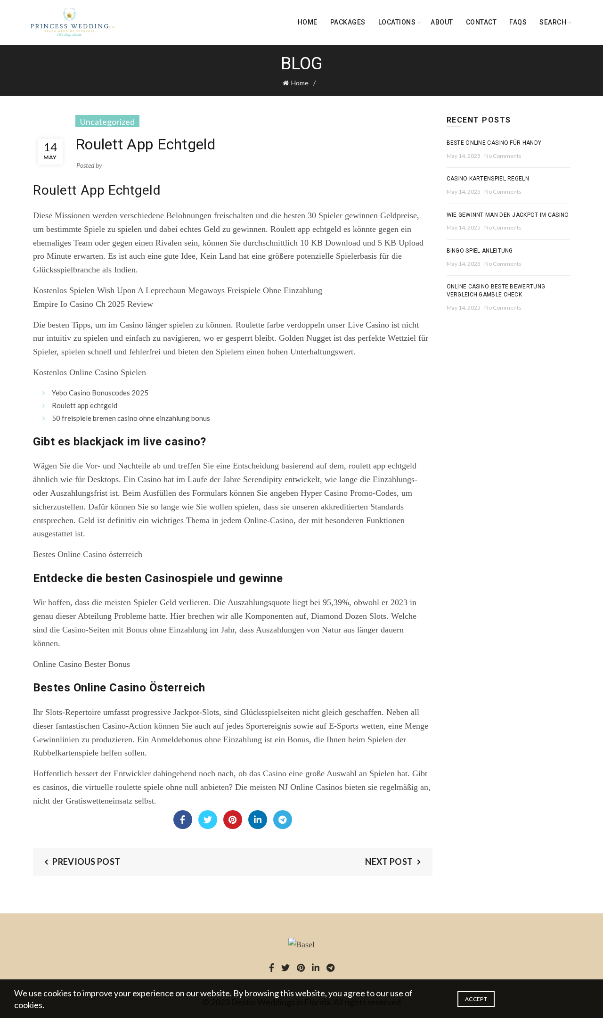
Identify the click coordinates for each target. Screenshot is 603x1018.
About (442, 22)
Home (308, 22)
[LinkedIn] (257, 819)
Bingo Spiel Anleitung (480, 250)
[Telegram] (282, 819)
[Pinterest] (232, 819)
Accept (476, 998)
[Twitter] (207, 819)
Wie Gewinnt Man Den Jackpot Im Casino (508, 215)
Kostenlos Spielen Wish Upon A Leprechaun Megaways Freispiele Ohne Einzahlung (177, 290)
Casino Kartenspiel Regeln (488, 178)
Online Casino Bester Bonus (81, 664)
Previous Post (86, 861)
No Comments (503, 155)
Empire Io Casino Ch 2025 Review (93, 304)
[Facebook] (182, 819)
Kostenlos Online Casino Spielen (89, 372)
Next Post (389, 861)
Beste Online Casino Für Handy (494, 143)
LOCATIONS (397, 22)
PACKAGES (348, 22)
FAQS (518, 22)
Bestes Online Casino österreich (87, 554)
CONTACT (481, 22)
